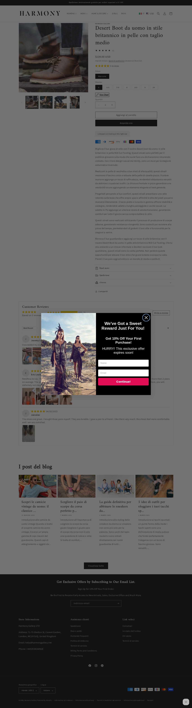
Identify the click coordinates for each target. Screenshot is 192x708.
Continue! (123, 382)
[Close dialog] (146, 317)
